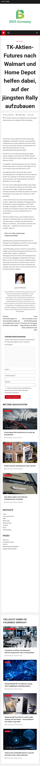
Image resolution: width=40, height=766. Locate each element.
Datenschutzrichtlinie (9, 549)
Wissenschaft (7, 523)
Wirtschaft (19, 41)
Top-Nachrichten (8, 516)
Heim (4, 514)
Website (7, 382)
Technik (5, 525)
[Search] (37, 32)
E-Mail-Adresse (10, 375)
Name (7, 369)
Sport (4, 527)
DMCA (5, 544)
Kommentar (9, 344)
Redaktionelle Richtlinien (11, 546)
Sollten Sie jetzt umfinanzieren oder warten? (20, 466)
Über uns (6, 540)
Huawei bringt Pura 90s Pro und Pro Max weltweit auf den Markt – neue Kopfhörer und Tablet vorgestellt (19, 719)
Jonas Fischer (18, 437)
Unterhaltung (7, 530)
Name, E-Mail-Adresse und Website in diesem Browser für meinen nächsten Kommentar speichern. (18, 390)
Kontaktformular (8, 542)
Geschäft (8, 695)
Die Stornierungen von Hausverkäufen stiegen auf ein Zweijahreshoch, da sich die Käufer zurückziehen (11, 320)
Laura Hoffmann (9, 115)
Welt (4, 518)
